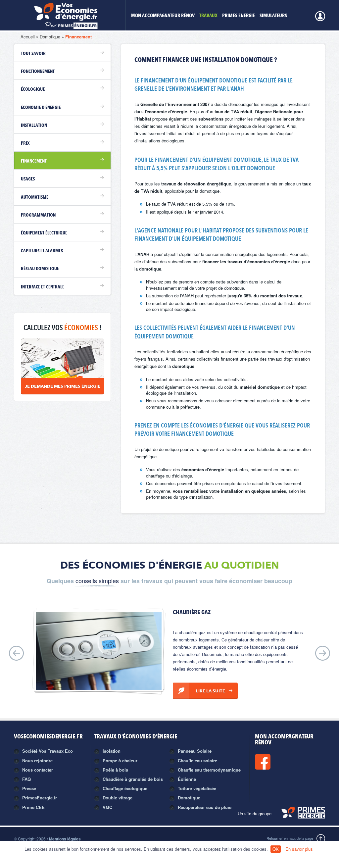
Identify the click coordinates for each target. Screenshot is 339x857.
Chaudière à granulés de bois (133, 779)
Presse (29, 788)
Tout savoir (33, 53)
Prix (25, 143)
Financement (78, 36)
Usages (28, 179)
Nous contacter (37, 770)
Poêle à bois (115, 770)
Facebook (285, 762)
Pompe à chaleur (120, 760)
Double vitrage (117, 797)
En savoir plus (299, 849)
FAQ (26, 779)
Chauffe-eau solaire (197, 760)
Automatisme (34, 197)
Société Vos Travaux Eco (47, 751)
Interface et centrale (42, 287)
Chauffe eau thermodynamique (209, 770)
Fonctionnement (38, 71)
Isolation (112, 751)
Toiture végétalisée (197, 788)
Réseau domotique (40, 269)
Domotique (50, 36)
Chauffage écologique (125, 788)
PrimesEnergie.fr (39, 797)
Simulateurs (273, 16)
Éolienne (187, 779)
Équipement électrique (44, 233)
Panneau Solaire (195, 751)
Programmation (38, 215)
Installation (34, 125)
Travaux (208, 16)
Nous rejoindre (37, 760)
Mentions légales (65, 839)
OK (275, 849)
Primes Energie (238, 16)
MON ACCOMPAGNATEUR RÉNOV (163, 16)
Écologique (33, 89)
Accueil (28, 36)
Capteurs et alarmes (42, 251)
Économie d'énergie (41, 107)
